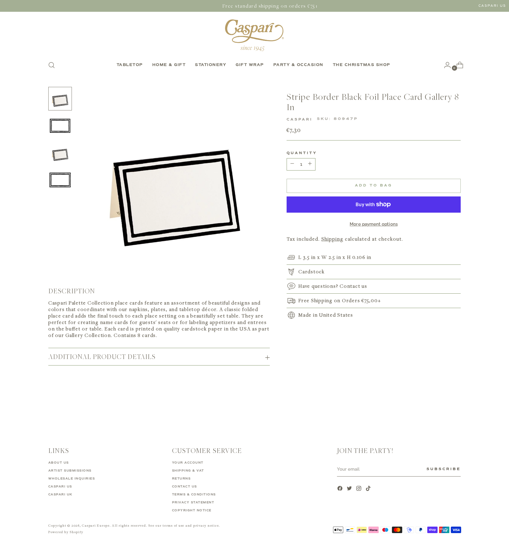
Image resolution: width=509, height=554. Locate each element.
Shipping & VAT (188, 470)
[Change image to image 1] (60, 98)
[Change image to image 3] (60, 153)
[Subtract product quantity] (310, 164)
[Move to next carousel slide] (456, 411)
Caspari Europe (96, 525)
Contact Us (184, 486)
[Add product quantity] (292, 164)
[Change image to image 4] (60, 180)
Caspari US (492, 6)
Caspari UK (60, 494)
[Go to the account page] (445, 65)
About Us (58, 462)
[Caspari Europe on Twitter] (349, 489)
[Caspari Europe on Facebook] (340, 489)
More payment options (374, 224)
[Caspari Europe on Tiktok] (368, 489)
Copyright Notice (191, 510)
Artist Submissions (70, 470)
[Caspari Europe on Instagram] (359, 489)
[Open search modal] (51, 65)
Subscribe (444, 469)
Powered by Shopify (65, 532)
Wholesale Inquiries (71, 478)
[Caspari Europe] (254, 35)
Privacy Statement (193, 502)
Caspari (300, 119)
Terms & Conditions (194, 494)
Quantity (302, 153)
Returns (181, 478)
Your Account (188, 462)
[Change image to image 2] (60, 126)
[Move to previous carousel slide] (442, 411)
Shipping (332, 239)
